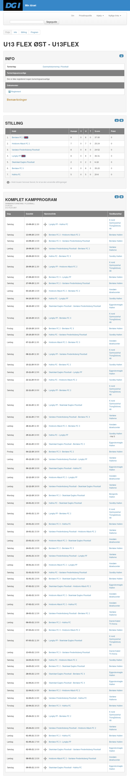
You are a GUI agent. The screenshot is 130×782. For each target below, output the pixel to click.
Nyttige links (114, 15)
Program (34, 32)
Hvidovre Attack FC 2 (21, 144)
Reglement (16, 92)
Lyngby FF (16, 156)
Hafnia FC (16, 174)
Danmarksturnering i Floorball (55, 67)
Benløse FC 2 (18, 137)
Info (15, 32)
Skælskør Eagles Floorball (23, 162)
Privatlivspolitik (85, 15)
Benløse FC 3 (18, 168)
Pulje (7, 32)
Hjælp (99, 15)
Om (72, 15)
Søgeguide (51, 21)
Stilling (24, 32)
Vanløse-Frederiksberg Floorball (26, 150)
